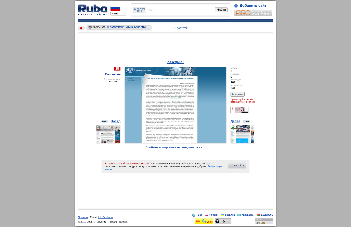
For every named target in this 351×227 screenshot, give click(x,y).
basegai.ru (175, 62)
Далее (235, 121)
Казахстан (248, 214)
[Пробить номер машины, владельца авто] (175, 142)
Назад (115, 121)
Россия (213, 214)
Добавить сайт (253, 5)
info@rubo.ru (105, 217)
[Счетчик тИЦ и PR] (239, 112)
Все (200, 214)
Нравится (180, 28)
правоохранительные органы (126, 27)
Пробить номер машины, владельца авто (175, 147)
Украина (230, 214)
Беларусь (267, 214)
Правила (83, 217)
